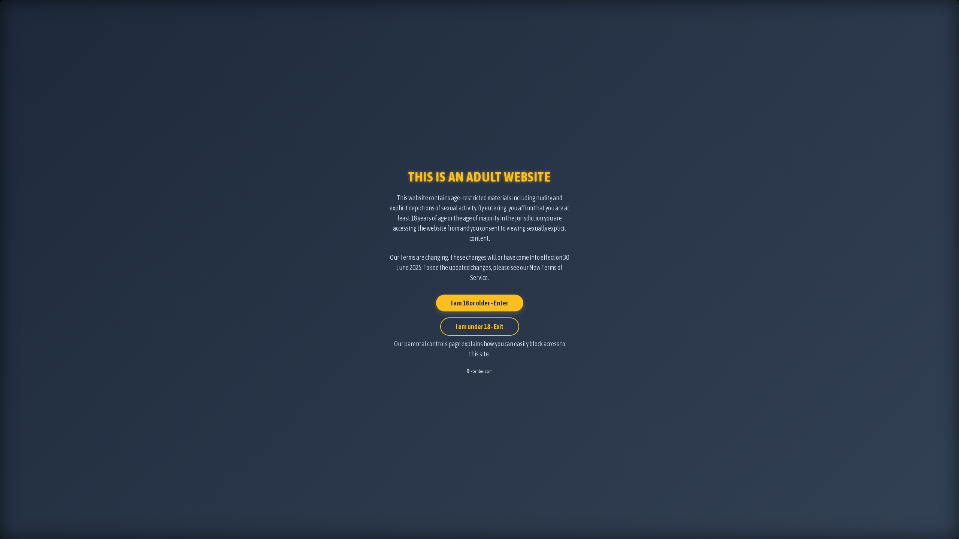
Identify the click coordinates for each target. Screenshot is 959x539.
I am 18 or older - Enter (479, 303)
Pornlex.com (482, 371)
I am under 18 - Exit (479, 327)
